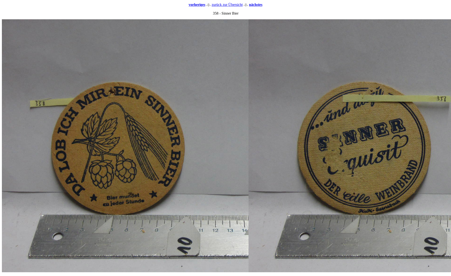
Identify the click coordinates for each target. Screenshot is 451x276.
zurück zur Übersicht (227, 5)
